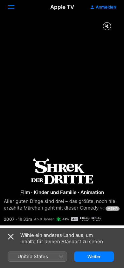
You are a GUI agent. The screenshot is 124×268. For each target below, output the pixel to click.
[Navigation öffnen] (15, 7)
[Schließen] (11, 236)
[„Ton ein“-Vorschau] (106, 26)
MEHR (112, 208)
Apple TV (62, 7)
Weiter (93, 256)
